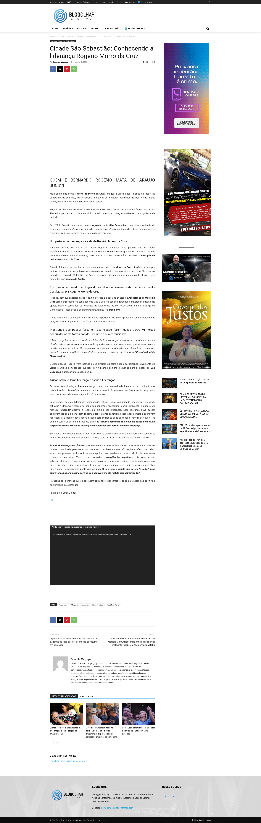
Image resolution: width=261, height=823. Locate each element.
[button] (207, 28)
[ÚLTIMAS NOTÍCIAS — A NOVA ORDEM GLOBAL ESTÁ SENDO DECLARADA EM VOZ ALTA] (169, 414)
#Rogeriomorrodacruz (80, 605)
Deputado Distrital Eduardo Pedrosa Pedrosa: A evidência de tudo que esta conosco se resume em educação (73, 641)
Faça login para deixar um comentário (68, 761)
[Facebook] (205, 2)
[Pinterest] (67, 69)
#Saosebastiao (97, 605)
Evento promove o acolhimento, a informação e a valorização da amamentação (65, 731)
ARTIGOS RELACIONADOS (64, 696)
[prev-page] (52, 743)
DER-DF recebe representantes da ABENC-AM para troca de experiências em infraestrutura (195, 428)
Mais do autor (86, 696)
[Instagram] (209, 2)
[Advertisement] (102, 593)
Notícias (60, 36)
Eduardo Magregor (61, 62)
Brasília (70, 36)
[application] (102, 555)
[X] (60, 69)
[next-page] (56, 743)
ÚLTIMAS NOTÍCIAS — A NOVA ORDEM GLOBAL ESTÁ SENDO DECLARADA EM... (194, 414)
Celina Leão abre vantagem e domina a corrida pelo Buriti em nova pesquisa (138, 731)
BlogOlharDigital (112, 605)
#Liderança (63, 605)
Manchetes (71, 41)
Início (52, 36)
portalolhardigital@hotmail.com (117, 807)
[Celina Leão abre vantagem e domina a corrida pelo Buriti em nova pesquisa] (138, 714)
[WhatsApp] (74, 69)
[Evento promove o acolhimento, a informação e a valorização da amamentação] (66, 714)
